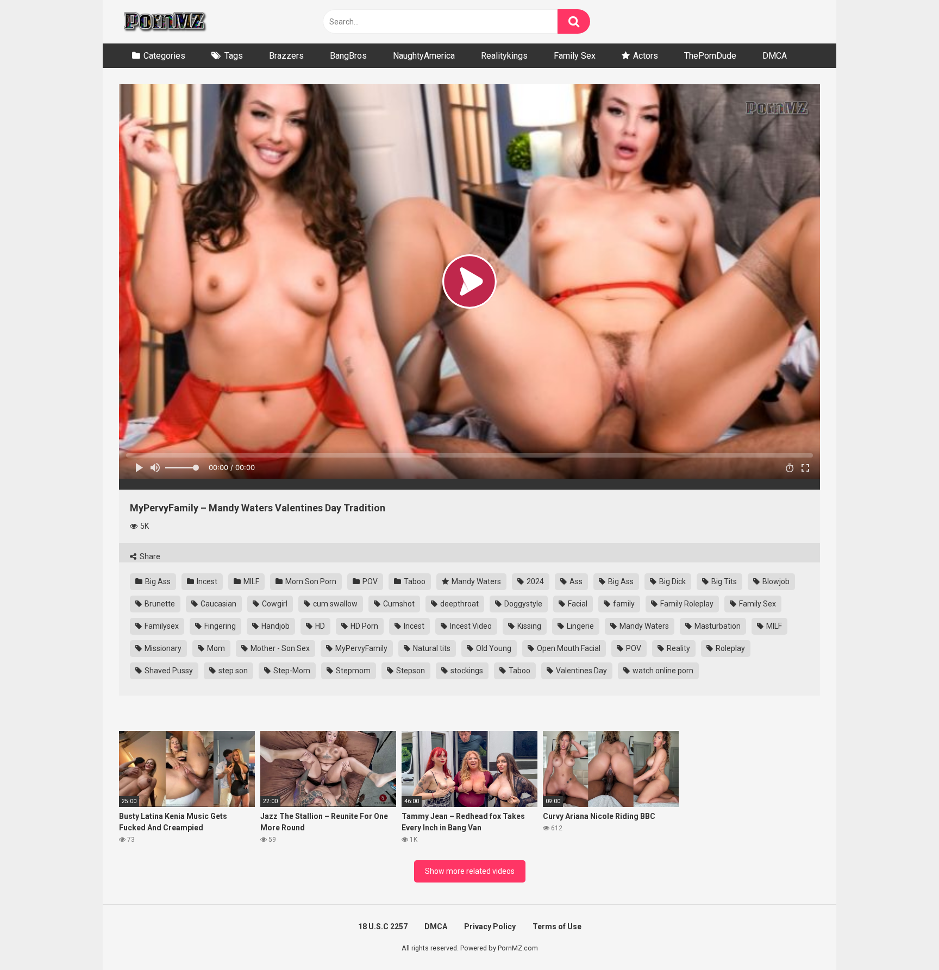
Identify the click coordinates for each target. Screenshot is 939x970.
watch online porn (662, 670)
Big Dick (672, 581)
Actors (645, 56)
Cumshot (398, 603)
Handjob (275, 626)
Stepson (410, 670)
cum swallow (334, 603)
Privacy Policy (490, 926)
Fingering (219, 626)
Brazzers (286, 56)
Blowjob (775, 581)
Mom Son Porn (310, 581)
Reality (677, 648)
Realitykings (504, 56)
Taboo (413, 581)
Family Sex (575, 56)
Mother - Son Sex (279, 648)
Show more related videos (470, 871)
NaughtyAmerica (424, 56)
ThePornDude (710, 56)
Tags (233, 56)
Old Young (492, 648)
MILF (250, 581)
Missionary (162, 648)
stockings (466, 670)
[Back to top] (902, 937)
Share (149, 556)
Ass (575, 581)
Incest (206, 581)
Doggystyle (522, 603)
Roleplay (729, 648)
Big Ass (157, 581)
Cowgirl (273, 603)
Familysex (161, 626)
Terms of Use (557, 926)
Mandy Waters (475, 581)
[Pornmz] (164, 22)
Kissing (528, 626)
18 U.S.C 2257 (383, 926)
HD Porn (363, 626)
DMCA (774, 56)
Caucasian (217, 603)
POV (369, 581)
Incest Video (470, 626)
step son (232, 670)
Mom (215, 648)
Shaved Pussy (168, 670)
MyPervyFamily (360, 648)
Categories (164, 56)
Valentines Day (580, 670)
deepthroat (459, 603)
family (623, 603)
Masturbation (717, 626)
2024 (534, 581)
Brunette (159, 603)
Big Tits (723, 581)
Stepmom (352, 670)
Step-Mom (291, 670)
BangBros (348, 56)
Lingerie (579, 626)
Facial (576, 603)
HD (319, 626)
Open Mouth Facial (567, 648)
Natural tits (430, 648)
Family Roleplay (686, 603)
